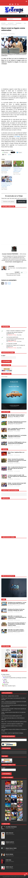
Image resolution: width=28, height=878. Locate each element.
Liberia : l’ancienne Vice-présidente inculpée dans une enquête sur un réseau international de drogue (17, 460)
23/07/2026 (11, 612)
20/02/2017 (4, 33)
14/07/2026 (11, 632)
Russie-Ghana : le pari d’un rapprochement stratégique (12, 733)
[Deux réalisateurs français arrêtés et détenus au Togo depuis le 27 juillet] (4, 416)
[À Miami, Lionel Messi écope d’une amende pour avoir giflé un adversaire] (14, 783)
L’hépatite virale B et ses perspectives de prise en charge (6, 169)
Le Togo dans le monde (11, 343)
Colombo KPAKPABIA (11, 827)
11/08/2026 (11, 424)
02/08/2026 (11, 605)
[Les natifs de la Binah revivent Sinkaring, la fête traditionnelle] (14, 665)
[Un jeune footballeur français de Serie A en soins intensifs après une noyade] (20, 805)
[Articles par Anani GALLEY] (3, 868)
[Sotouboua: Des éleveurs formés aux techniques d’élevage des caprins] (4, 611)
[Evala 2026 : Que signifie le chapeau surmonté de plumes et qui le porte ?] (4, 631)
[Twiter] (10, 4)
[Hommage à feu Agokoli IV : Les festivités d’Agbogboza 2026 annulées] (4, 437)
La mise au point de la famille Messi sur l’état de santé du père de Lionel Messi (6, 184)
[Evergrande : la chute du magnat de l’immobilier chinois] (8, 796)
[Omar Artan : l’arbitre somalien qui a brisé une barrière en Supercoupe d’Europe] (8, 818)
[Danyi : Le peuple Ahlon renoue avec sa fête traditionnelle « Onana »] (4, 430)
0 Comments (12, 33)
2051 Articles (23, 254)
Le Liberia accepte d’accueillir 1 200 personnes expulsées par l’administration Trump (17, 476)
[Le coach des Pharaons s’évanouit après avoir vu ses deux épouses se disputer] (14, 801)
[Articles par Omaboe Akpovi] (3, 844)
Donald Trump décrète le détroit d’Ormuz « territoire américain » (11, 726)
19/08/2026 (11, 417)
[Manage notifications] (25, 875)
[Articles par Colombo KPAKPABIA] (3, 828)
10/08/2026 (11, 431)
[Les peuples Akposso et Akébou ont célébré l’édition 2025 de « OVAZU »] (8, 656)
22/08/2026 (11, 455)
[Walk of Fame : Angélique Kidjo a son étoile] (4, 454)
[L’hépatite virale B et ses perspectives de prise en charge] (6, 164)
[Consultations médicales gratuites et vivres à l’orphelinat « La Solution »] (14, 652)
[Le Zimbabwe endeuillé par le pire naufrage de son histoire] (20, 810)
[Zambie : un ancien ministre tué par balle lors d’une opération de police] (4, 485)
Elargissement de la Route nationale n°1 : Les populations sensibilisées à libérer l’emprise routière (17, 624)
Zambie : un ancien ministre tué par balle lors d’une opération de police (13, 713)
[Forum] (18, 4)
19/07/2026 (11, 620)
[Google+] (12, 4)
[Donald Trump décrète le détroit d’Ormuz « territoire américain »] (14, 796)
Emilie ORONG (9, 854)
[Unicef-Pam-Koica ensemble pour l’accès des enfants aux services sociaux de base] (14, 656)
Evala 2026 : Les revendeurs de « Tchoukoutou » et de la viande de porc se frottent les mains (17, 617)
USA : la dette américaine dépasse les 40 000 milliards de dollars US (12, 718)
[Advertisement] (14, 76)
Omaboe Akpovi (10, 842)
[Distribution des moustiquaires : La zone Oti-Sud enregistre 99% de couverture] (4, 604)
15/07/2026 (11, 627)
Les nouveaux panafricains (12, 337)
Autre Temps (5, 412)
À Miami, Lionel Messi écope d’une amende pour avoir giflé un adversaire (13, 698)
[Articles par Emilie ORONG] (3, 855)
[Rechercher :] (14, 19)
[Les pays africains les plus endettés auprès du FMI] (8, 792)
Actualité (10, 23)
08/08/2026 (11, 438)
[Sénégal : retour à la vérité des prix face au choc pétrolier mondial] (20, 814)
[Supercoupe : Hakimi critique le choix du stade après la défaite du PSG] (8, 810)
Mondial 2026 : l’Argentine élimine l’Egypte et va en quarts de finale (17, 169)
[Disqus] (14, 304)
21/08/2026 (11, 463)
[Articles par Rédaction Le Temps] (3, 850)
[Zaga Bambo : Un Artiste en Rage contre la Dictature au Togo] (8, 665)
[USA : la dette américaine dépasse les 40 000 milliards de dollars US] (14, 792)
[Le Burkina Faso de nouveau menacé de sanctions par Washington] (14, 814)
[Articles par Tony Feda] (3, 862)
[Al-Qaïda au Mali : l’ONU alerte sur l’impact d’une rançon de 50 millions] (8, 814)
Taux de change (4, 376)
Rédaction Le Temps (12, 335)
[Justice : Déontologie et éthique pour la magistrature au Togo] (8, 652)
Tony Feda (8, 860)
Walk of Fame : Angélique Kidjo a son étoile (10, 696)
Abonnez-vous (21, 201)
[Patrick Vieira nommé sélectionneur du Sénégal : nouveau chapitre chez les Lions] (20, 801)
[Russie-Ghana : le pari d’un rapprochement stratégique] (8, 801)
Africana (4, 449)
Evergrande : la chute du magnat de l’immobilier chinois (12, 723)
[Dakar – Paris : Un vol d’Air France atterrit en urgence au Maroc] (20, 792)
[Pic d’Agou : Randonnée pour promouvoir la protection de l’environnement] (4, 423)
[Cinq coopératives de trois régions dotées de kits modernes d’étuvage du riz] (20, 656)
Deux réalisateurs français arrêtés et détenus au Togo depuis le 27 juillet (14, 730)
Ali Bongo (17, 136)
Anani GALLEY (9, 867)
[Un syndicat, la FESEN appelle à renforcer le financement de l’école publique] (4, 444)
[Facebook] (15, 4)
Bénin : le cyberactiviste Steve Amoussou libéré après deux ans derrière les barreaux (17, 468)
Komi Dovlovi (9, 833)
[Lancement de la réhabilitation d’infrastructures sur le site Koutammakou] (20, 661)
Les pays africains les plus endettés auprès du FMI (11, 716)
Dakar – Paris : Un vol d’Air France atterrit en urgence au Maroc (14, 721)
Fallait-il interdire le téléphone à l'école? (15, 330)
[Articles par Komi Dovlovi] (3, 838)
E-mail (3, 355)
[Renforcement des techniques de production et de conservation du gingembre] (8, 661)
